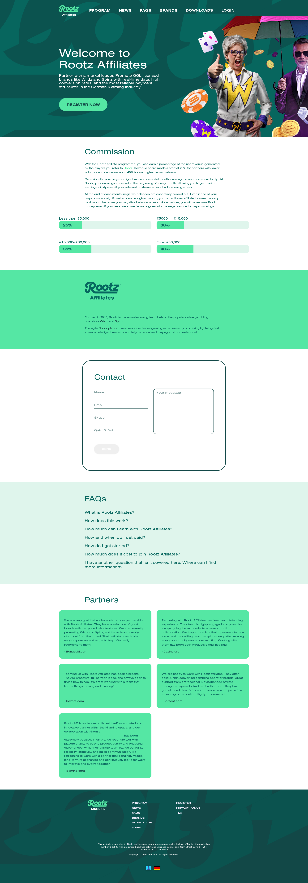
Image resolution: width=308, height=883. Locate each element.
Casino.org (171, 651)
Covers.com (75, 701)
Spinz (119, 321)
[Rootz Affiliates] (148, 868)
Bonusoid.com (76, 651)
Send (106, 449)
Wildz (104, 321)
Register (183, 802)
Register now (83, 104)
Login (228, 10)
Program (100, 10)
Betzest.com (172, 701)
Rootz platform (109, 328)
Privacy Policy (188, 807)
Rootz (128, 168)
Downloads (199, 10)
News (125, 10)
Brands (169, 10)
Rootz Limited (134, 844)
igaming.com (75, 770)
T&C (179, 812)
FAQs (145, 10)
